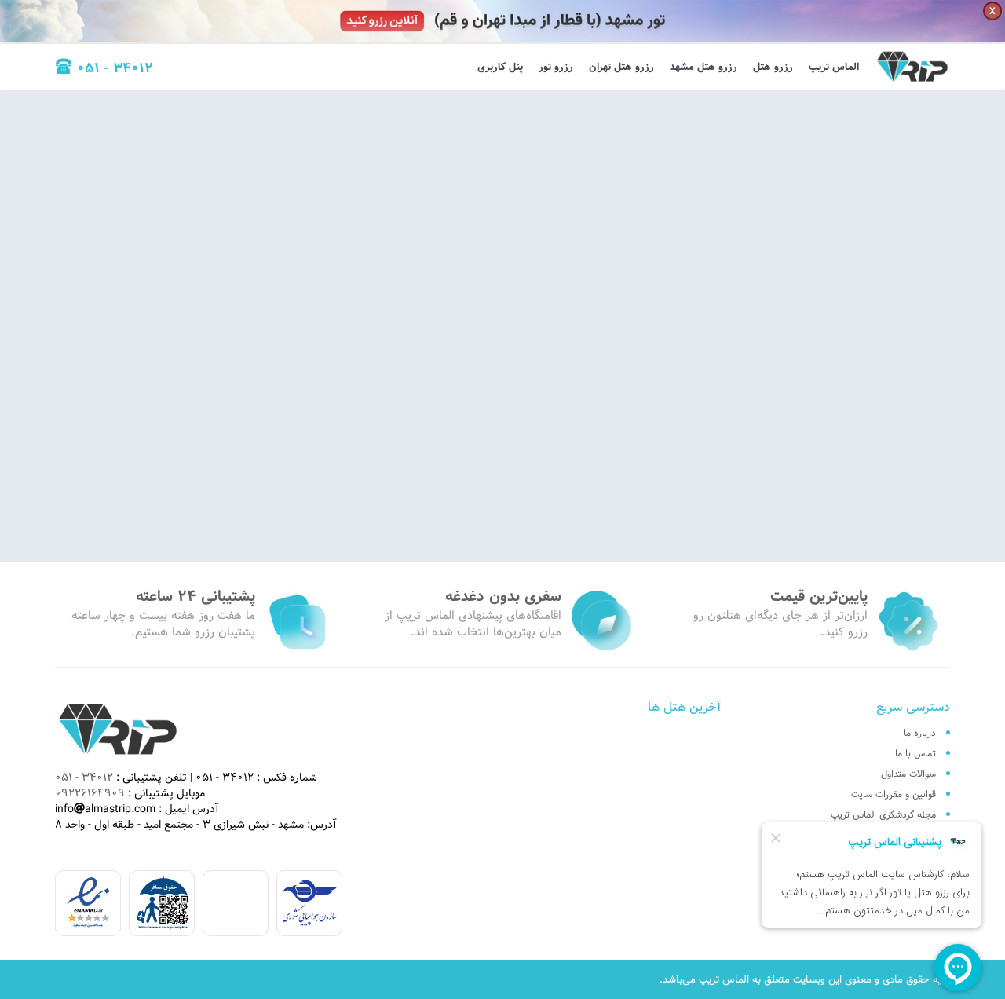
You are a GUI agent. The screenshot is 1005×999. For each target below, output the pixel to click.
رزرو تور (556, 66)
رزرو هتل (773, 66)
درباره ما (920, 733)
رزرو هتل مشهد (703, 66)
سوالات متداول (908, 773)
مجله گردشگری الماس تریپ (883, 814)
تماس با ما (915, 753)
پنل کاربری (500, 66)
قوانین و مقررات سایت (893, 794)
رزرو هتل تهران (621, 66)
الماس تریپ (834, 66)
